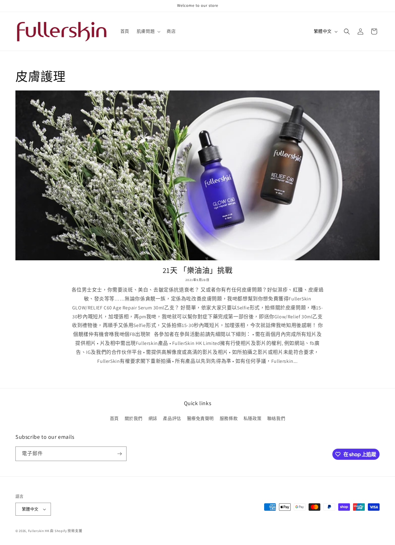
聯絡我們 (276, 418)
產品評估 (172, 418)
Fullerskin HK (38, 531)
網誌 (152, 418)
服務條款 (229, 418)
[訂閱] (119, 453)
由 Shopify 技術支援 (66, 531)
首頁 (114, 418)
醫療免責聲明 (200, 418)
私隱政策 (252, 418)
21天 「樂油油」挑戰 (198, 270)
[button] (148, 31)
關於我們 (134, 418)
